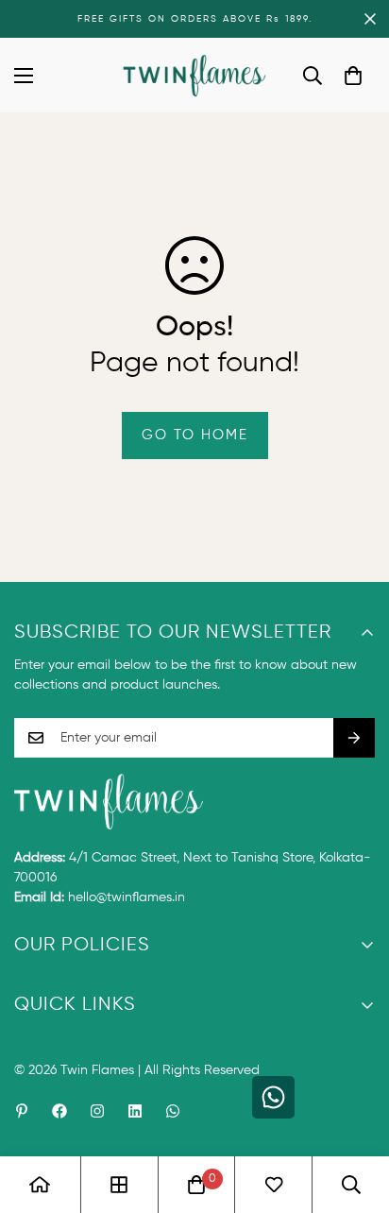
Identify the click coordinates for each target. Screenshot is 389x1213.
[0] (353, 75)
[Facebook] (59, 1111)
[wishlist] (273, 1184)
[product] (39, 1184)
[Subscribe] (354, 738)
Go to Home (195, 435)
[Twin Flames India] (195, 75)
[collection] (119, 1184)
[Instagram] (97, 1111)
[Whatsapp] (172, 1111)
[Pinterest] (21, 1111)
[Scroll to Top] (355, 1113)
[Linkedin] (135, 1111)
